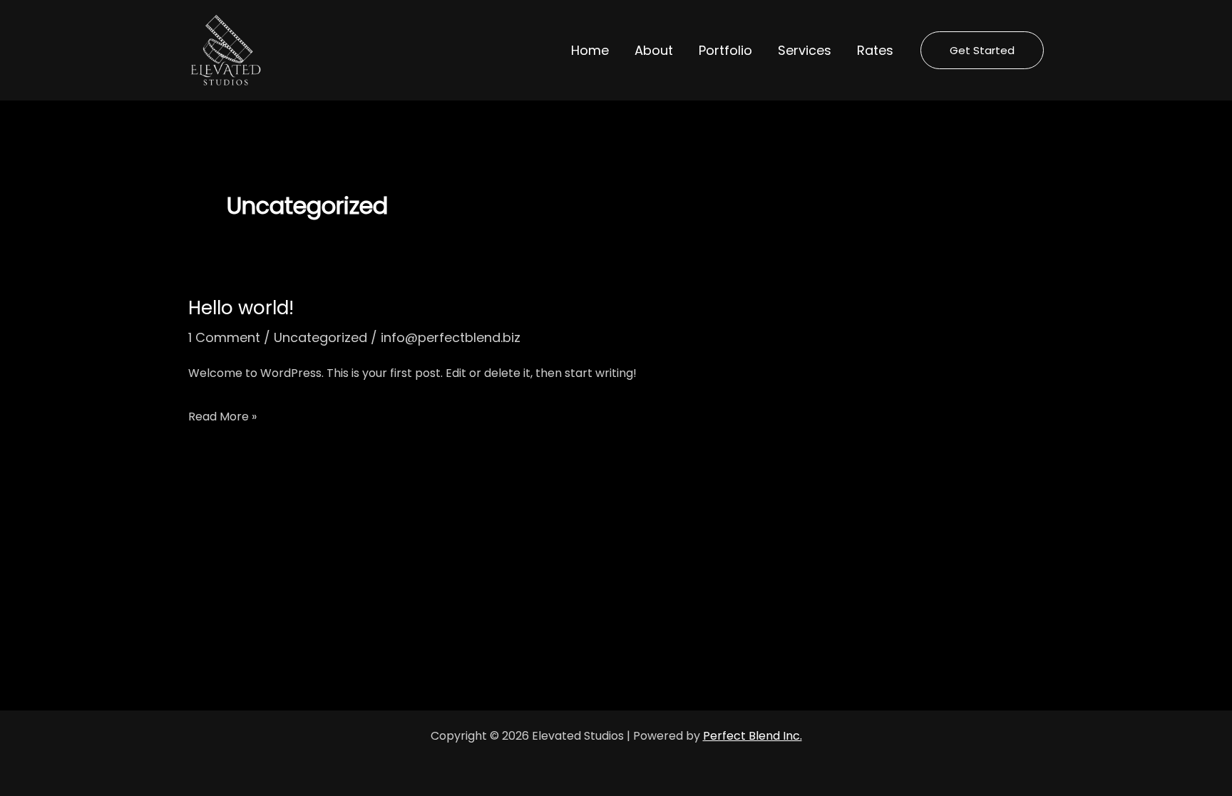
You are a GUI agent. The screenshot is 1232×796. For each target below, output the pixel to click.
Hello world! (241, 308)
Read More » (222, 415)
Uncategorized (320, 337)
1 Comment (224, 337)
